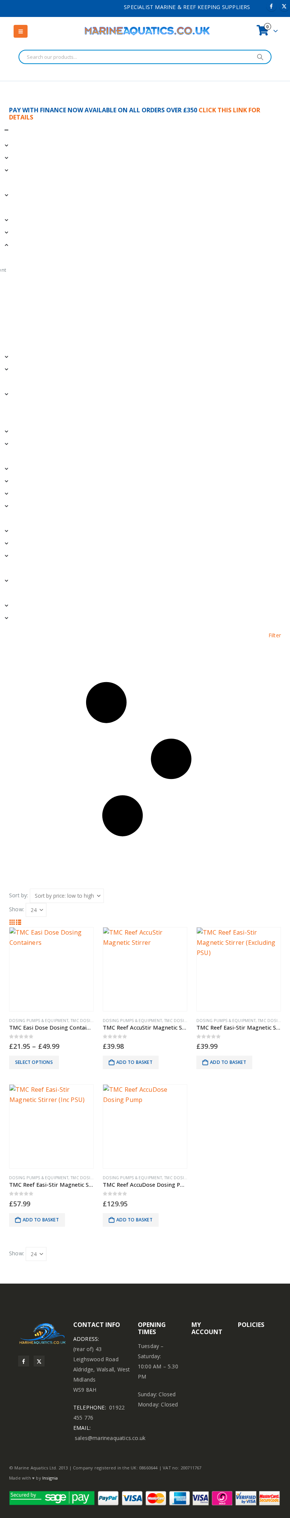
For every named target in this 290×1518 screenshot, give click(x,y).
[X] (284, 6)
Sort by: (18, 895)
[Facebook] (271, 6)
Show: (16, 909)
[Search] (260, 56)
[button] (145, 759)
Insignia (50, 1478)
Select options (34, 1062)
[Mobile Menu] (21, 31)
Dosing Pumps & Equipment (38, 1020)
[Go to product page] (51, 969)
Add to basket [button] (134, 1062)
